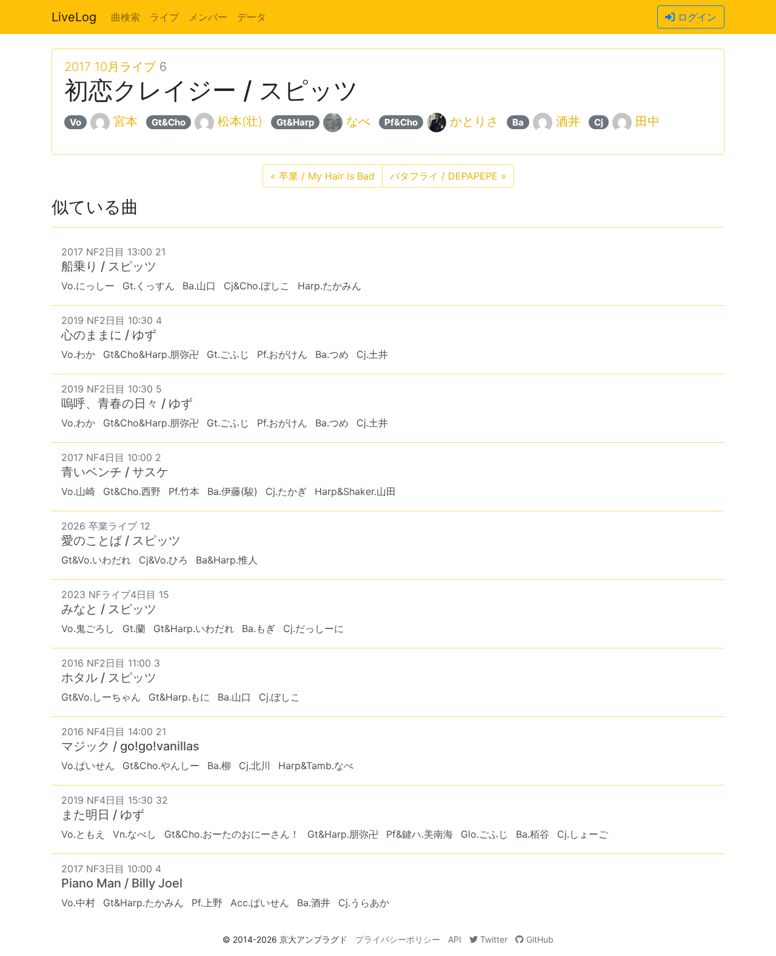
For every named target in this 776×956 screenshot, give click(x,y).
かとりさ (474, 121)
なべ (358, 121)
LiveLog (74, 17)
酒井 (568, 121)
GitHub (539, 939)
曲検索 (125, 17)
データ (251, 17)
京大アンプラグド (313, 939)
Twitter (492, 939)
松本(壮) (240, 121)
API (454, 939)
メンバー (208, 17)
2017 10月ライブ (110, 66)
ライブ (164, 17)
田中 (647, 121)
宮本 (125, 121)
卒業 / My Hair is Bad (322, 176)
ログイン (696, 17)
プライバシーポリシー (397, 939)
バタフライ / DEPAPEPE (448, 176)
